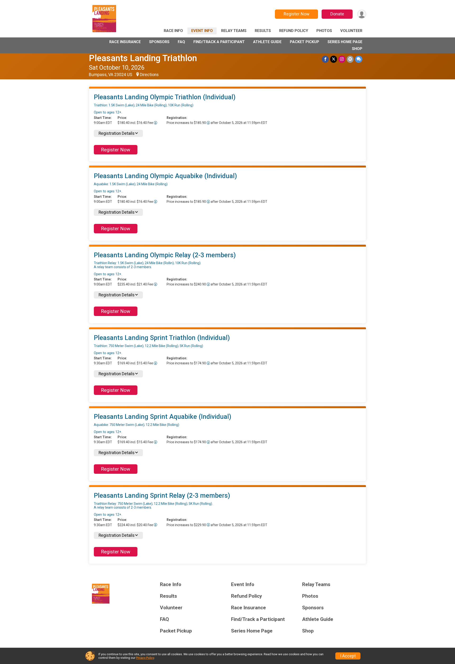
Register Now (296, 13)
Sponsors (159, 42)
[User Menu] (361, 14)
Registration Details (117, 133)
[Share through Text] (358, 59)
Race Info (173, 30)
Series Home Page (345, 42)
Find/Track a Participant (219, 42)
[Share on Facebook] (325, 59)
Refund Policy (293, 30)
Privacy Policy (145, 657)
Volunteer (351, 30)
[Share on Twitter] (333, 59)
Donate (337, 13)
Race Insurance (125, 42)
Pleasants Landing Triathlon (143, 58)
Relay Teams (233, 30)
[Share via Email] (350, 59)
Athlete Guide (267, 42)
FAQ (181, 42)
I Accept (348, 656)
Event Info (202, 30)
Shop (357, 48)
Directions (149, 74)
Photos (324, 30)
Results (263, 30)
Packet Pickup (304, 42)
